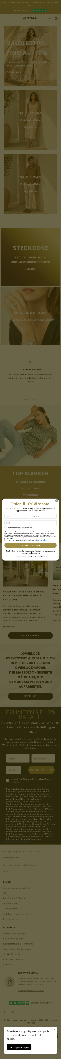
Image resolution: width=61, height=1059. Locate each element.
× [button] (54, 1030)
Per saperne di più (19, 1047)
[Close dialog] (57, 500)
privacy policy (42, 540)
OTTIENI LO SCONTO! (30, 545)
